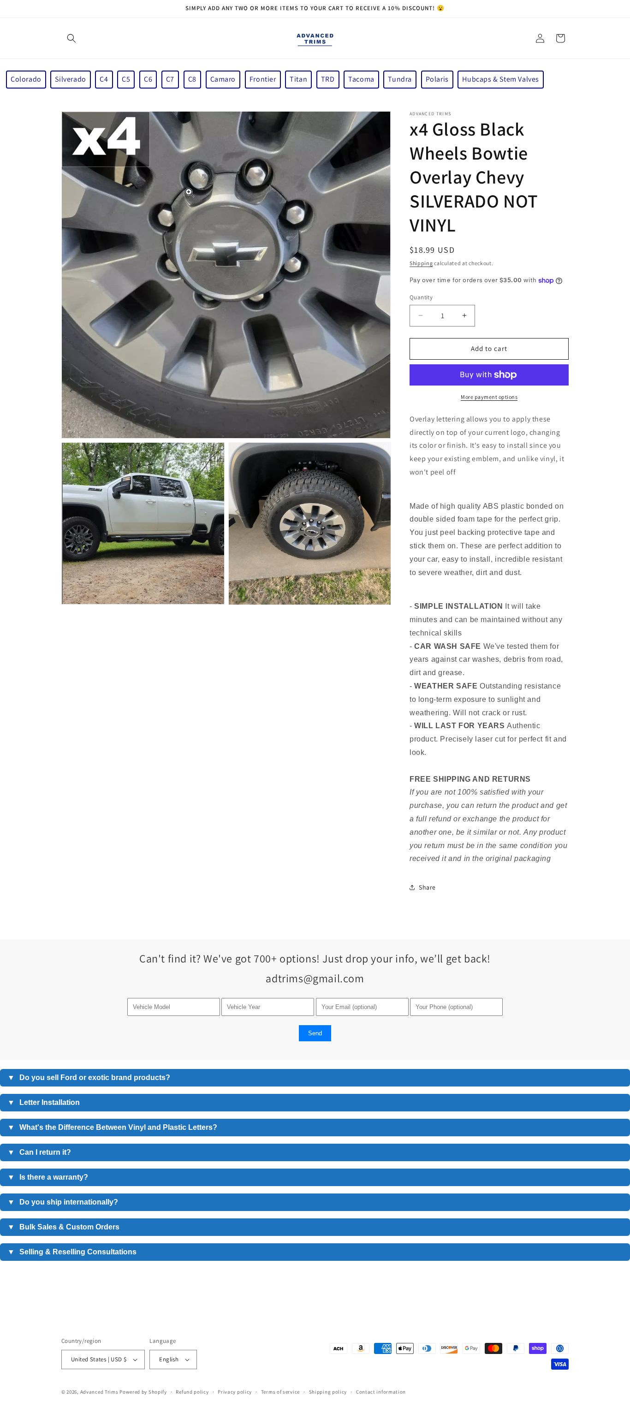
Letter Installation (43, 1102)
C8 (192, 79)
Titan (298, 79)
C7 (170, 79)
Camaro (223, 79)
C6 (148, 79)
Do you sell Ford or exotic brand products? (88, 1077)
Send (315, 1033)
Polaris (437, 79)
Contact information (381, 1392)
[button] (71, 38)
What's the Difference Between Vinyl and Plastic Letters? (112, 1127)
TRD (328, 79)
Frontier (263, 79)
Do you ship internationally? (62, 1202)
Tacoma (361, 79)
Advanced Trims (99, 1392)
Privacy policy (235, 1392)
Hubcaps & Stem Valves (500, 79)
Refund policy (192, 1392)
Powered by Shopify (143, 1392)
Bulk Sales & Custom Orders (63, 1227)
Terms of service (280, 1392)
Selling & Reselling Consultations (72, 1252)
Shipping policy (328, 1392)
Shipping (421, 263)
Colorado (26, 79)
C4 (104, 79)
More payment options (489, 396)
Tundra (400, 79)
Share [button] (427, 887)
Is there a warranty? (47, 1177)
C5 (126, 79)
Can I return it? (39, 1152)
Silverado (70, 79)
